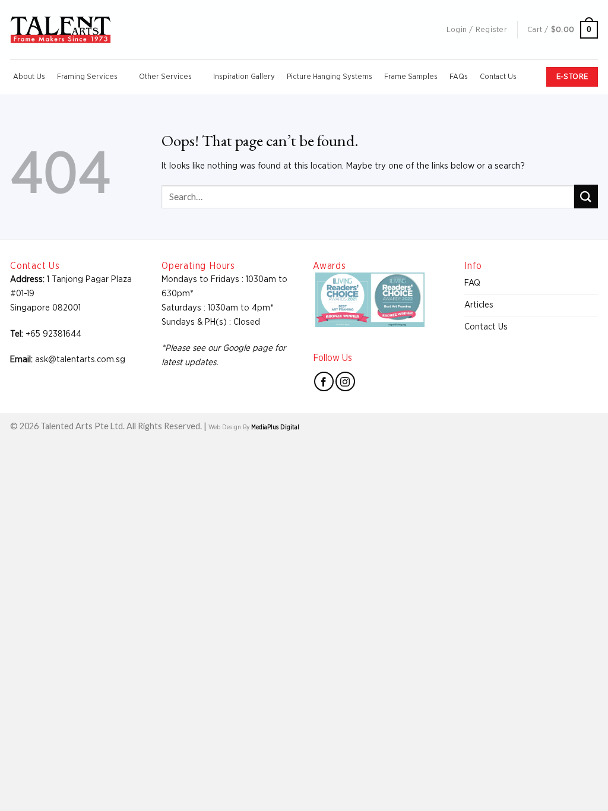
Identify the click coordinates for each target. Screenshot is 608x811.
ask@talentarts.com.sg (80, 359)
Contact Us (498, 77)
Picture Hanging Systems (329, 77)
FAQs (458, 77)
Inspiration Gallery (244, 77)
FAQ (472, 282)
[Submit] (586, 196)
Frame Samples (411, 77)
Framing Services (87, 77)
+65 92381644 (53, 334)
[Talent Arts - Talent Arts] (60, 29)
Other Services (165, 77)
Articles (478, 304)
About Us (29, 77)
